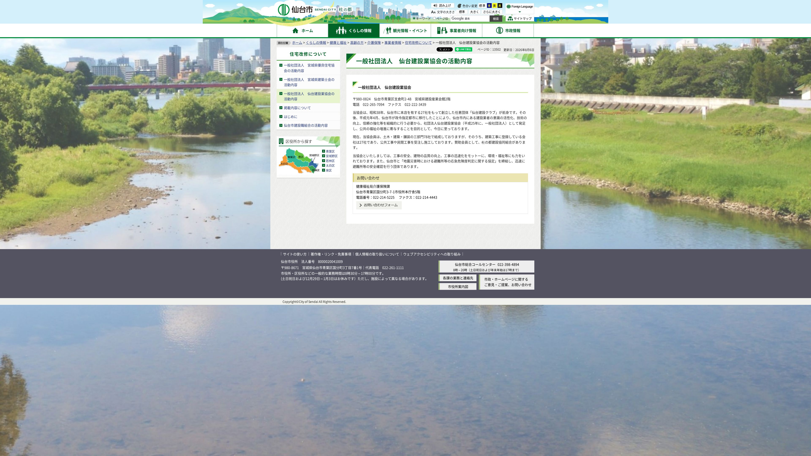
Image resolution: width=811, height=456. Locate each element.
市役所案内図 (458, 286)
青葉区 (330, 151)
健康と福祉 (338, 42)
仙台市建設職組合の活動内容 (306, 125)
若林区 (330, 161)
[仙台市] (314, 9)
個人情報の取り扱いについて (377, 253)
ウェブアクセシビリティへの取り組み (432, 253)
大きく (474, 12)
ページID (442, 18)
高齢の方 (357, 42)
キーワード (423, 18)
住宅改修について (418, 42)
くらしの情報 (316, 42)
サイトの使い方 (295, 253)
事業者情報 (392, 42)
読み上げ (445, 5)
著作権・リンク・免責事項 (331, 253)
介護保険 (374, 42)
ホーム (297, 42)
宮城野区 (332, 156)
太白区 (330, 165)
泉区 (329, 170)
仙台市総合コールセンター (475, 264)
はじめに (290, 116)
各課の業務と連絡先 (458, 277)
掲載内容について (297, 107)
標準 (482, 5)
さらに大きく (492, 12)
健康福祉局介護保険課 (373, 186)
